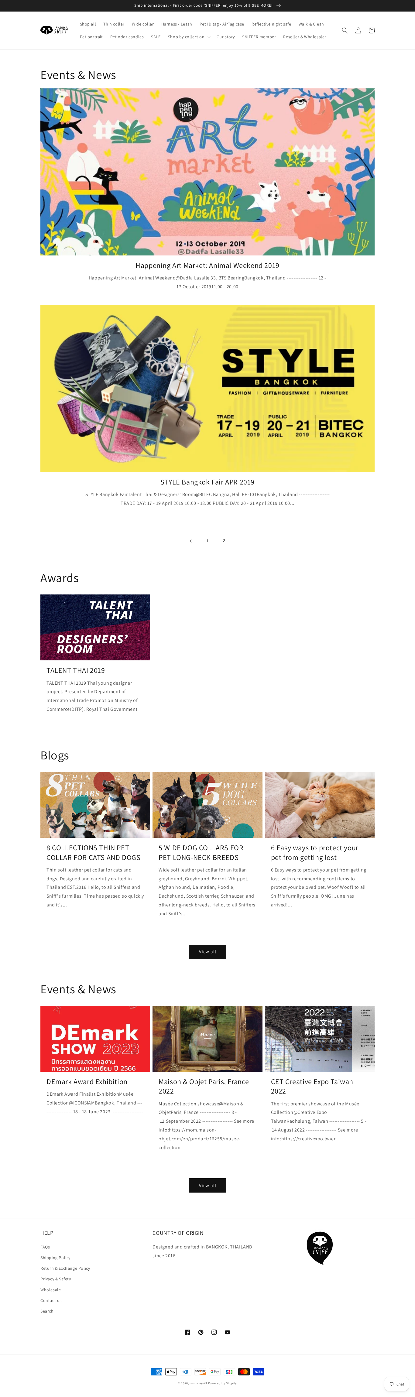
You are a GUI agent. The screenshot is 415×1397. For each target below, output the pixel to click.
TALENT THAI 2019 (75, 670)
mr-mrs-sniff (198, 1383)
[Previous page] (191, 541)
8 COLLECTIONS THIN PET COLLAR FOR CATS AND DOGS (93, 852)
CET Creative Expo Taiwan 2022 (312, 1086)
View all (207, 951)
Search (47, 1311)
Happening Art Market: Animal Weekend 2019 (207, 265)
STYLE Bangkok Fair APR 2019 (207, 482)
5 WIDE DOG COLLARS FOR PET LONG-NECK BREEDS (201, 852)
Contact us (51, 1300)
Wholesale (50, 1290)
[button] (188, 36)
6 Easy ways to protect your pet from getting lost (314, 852)
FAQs (45, 1247)
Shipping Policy (55, 1257)
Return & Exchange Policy (65, 1268)
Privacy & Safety (55, 1279)
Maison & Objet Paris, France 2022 (204, 1086)
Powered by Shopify (222, 1383)
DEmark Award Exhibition (87, 1081)
